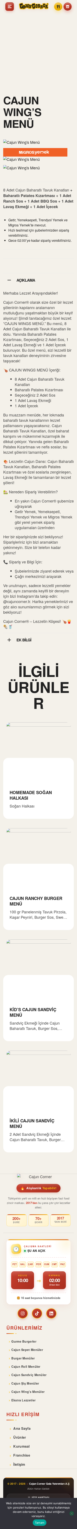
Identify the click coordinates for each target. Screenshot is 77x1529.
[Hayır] (72, 1513)
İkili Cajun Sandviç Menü (32, 1123)
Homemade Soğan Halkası (31, 795)
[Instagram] (23, 1313)
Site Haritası (40, 1497)
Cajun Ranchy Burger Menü (36, 901)
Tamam (39, 1522)
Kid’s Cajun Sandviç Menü (33, 1012)
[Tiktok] (37, 1313)
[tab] (38, 279)
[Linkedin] (51, 1313)
